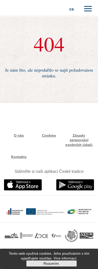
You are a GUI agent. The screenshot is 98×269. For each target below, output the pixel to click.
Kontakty (19, 157)
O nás (19, 135)
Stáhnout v (23, 182)
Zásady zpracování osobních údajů (78, 139)
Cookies (49, 135)
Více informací (65, 258)
